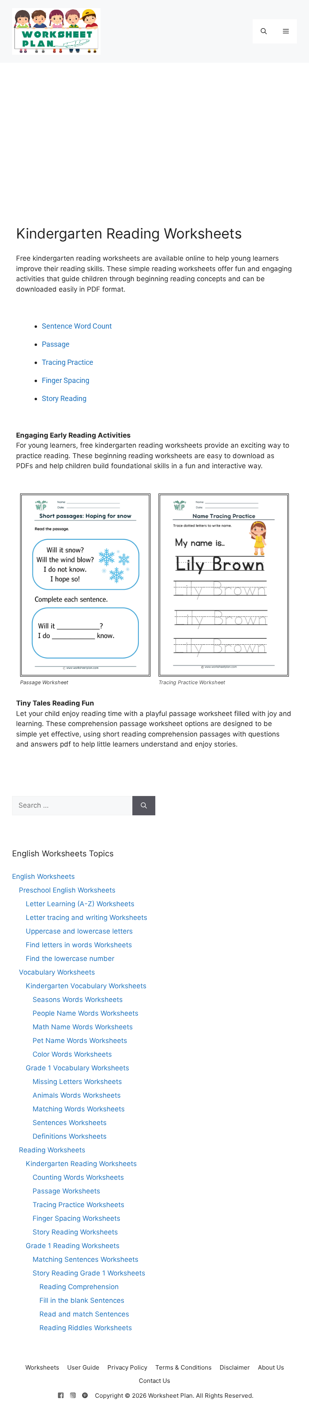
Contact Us (154, 1380)
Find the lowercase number (70, 958)
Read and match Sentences (84, 1314)
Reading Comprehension (79, 1287)
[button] (264, 31)
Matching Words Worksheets (79, 1109)
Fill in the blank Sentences (81, 1300)
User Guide (83, 1367)
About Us (271, 1367)
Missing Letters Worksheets (77, 1082)
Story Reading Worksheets (75, 1232)
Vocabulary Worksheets (57, 972)
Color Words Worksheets (72, 1054)
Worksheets (42, 1367)
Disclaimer (235, 1367)
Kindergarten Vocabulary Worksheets (86, 986)
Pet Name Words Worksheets (80, 1041)
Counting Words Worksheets (78, 1177)
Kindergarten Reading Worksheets (81, 1164)
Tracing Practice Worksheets (78, 1205)
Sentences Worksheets (70, 1123)
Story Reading (64, 398)
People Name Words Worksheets (85, 1013)
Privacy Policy (127, 1367)
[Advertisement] (154, 123)
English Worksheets (43, 876)
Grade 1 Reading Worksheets (72, 1246)
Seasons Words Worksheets (78, 1000)
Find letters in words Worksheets (79, 945)
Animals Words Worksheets (77, 1095)
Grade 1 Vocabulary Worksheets (77, 1068)
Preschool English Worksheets (67, 890)
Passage (56, 344)
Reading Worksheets (52, 1150)
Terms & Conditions (183, 1367)
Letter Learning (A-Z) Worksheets (80, 904)
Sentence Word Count (77, 326)
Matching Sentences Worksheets (85, 1259)
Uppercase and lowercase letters (79, 931)
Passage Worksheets (66, 1191)
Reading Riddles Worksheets (85, 1328)
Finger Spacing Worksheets (76, 1218)
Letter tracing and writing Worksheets (86, 917)
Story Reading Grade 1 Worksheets (89, 1273)
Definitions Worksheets (70, 1136)
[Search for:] (72, 805)
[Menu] (286, 31)
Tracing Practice (67, 362)
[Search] (143, 805)
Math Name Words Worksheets (83, 1027)
